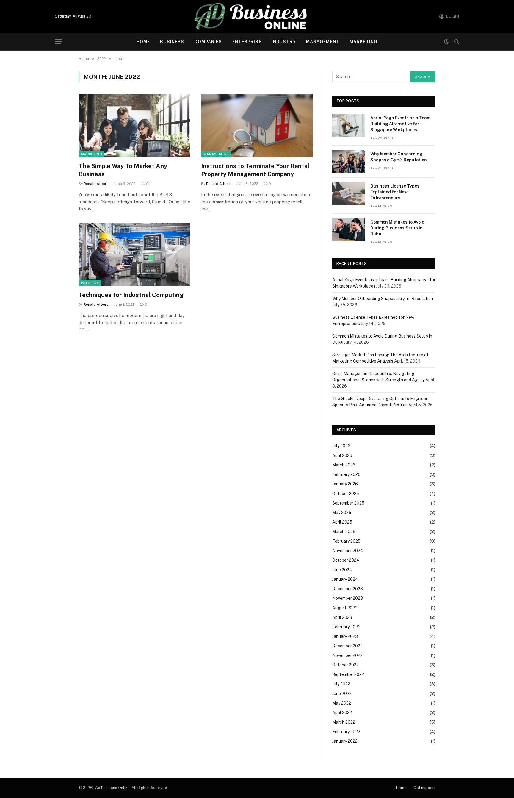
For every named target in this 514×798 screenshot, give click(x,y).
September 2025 (348, 503)
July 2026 (341, 445)
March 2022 (343, 722)
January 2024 (345, 579)
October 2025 (345, 493)
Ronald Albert (96, 184)
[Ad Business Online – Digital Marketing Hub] (257, 16)
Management (322, 41)
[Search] (456, 42)
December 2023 (347, 588)
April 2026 (342, 455)
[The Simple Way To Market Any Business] (134, 125)
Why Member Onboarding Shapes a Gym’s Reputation (398, 157)
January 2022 (345, 741)
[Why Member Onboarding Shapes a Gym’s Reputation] (348, 161)
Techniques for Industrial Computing (131, 295)
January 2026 (345, 484)
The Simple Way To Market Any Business (123, 170)
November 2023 (347, 598)
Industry (284, 41)
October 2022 (345, 665)
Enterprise (246, 41)
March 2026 (343, 465)
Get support (424, 787)
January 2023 (345, 636)
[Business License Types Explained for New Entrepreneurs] (348, 193)
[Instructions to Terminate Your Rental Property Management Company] (257, 125)
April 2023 (342, 617)
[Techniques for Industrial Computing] (134, 254)
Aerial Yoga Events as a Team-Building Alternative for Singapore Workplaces (401, 123)
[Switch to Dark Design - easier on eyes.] (446, 41)
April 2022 (342, 712)
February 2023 (346, 626)
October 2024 (345, 560)
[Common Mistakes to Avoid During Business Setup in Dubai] (348, 229)
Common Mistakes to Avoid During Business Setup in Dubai (397, 228)
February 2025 (346, 541)
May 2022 (341, 703)
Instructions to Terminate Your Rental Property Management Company (255, 170)
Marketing (363, 41)
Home (143, 41)
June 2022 (342, 693)
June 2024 (342, 569)
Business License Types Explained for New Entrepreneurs (394, 192)
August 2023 (345, 607)
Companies (208, 41)
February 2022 (346, 731)
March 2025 (343, 531)
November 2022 (347, 655)
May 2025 (341, 512)
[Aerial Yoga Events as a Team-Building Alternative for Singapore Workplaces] (348, 125)
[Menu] (58, 42)
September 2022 (348, 674)
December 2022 (347, 646)
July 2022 (341, 684)
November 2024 (347, 550)
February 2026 (346, 474)
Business (172, 41)
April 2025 (342, 522)
